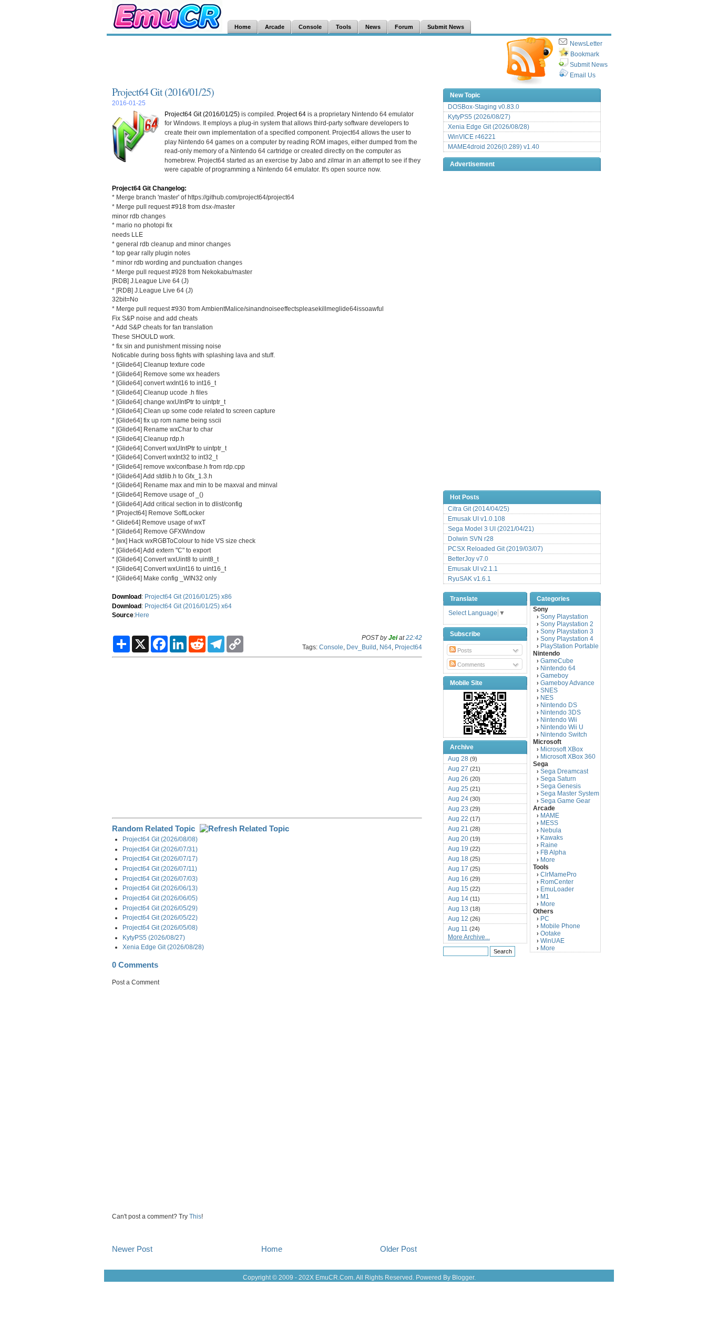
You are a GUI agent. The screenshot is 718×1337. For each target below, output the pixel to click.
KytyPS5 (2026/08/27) (153, 937)
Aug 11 (458, 928)
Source (123, 614)
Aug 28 (458, 758)
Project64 (408, 647)
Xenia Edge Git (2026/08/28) (163, 946)
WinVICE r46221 (472, 136)
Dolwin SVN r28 (471, 538)
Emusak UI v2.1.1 (473, 568)
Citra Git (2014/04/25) (478, 508)
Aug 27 (458, 768)
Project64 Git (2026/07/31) (160, 849)
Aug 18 (458, 858)
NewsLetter (586, 43)
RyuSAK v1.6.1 (469, 578)
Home (271, 1248)
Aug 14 (458, 898)
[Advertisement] (303, 61)
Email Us (583, 75)
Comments (470, 664)
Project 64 (291, 113)
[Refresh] (244, 828)
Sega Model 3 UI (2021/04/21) (491, 528)
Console (331, 647)
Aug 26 (458, 778)
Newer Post (132, 1248)
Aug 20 (458, 838)
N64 (385, 647)
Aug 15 (458, 888)
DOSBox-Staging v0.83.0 (483, 106)
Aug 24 (458, 798)
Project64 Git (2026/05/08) (160, 927)
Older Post (398, 1248)
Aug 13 (458, 908)
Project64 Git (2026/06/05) (160, 897)
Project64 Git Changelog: (149, 188)
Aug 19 (458, 848)
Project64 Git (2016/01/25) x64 (188, 605)
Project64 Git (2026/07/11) (159, 868)
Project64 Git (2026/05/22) (160, 917)
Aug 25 (458, 788)
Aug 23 (458, 808)
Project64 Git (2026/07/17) (160, 858)
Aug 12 (458, 918)
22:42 (414, 637)
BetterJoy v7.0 (468, 558)
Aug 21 (458, 828)
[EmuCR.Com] (485, 713)
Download (126, 596)
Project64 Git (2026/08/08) (160, 839)
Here (142, 614)
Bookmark (584, 54)
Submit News (589, 64)
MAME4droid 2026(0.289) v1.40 (493, 146)
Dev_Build (361, 647)
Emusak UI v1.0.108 (476, 518)
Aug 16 (458, 878)
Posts (464, 650)
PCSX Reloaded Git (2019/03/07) (495, 548)
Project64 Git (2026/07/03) (160, 878)
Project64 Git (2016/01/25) (163, 92)
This (195, 1216)
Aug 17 (458, 868)
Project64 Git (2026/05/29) (160, 907)
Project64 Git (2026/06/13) (160, 887)
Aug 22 (458, 818)
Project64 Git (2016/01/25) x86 (188, 596)
